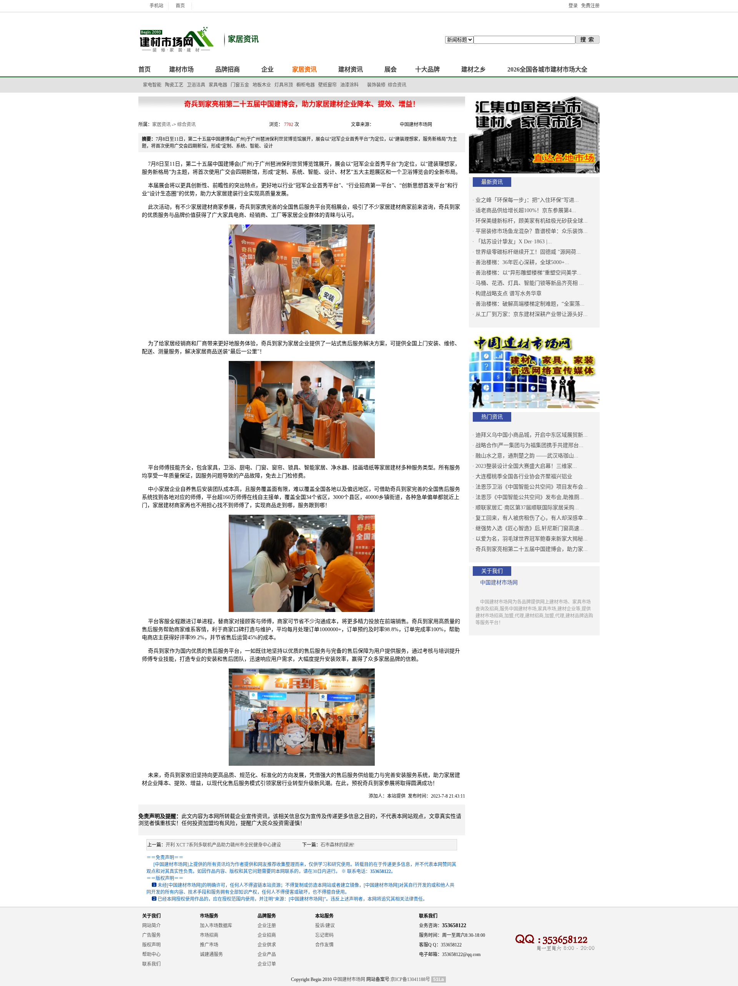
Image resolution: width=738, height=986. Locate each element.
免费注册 (590, 5)
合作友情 (324, 945)
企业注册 (267, 925)
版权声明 (151, 945)
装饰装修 (376, 85)
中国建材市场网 (349, 979)
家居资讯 (161, 124)
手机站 (156, 5)
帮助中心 (151, 954)
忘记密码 (324, 935)
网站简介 (151, 925)
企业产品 (267, 954)
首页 (180, 5)
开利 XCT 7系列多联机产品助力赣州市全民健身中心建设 (223, 845)
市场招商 (209, 935)
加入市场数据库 (216, 925)
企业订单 (267, 964)
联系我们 (151, 964)
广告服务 (151, 935)
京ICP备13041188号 (410, 979)
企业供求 (267, 945)
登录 (573, 5)
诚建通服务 (211, 954)
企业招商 (267, 935)
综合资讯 (397, 85)
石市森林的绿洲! (337, 845)
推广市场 (209, 945)
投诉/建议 (325, 925)
